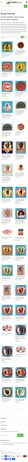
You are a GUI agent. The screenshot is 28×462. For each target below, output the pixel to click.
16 (16, 409)
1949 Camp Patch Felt (20, 73)
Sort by (3, 37)
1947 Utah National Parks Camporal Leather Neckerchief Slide (20, 52)
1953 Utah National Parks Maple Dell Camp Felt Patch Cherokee (7, 116)
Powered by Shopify (16, 453)
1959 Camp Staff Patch (7, 237)
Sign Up (20, 435)
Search (2, 450)
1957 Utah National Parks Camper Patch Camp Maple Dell (6, 221)
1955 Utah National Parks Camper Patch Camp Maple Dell (6, 156)
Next (20, 409)
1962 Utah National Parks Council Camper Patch (20, 338)
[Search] (25, 6)
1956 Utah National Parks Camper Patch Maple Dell (20, 200)
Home (2, 10)
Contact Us (9, 444)
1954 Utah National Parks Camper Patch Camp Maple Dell (20, 112)
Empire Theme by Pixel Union (6, 453)
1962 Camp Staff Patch (7, 333)
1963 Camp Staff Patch (20, 354)
